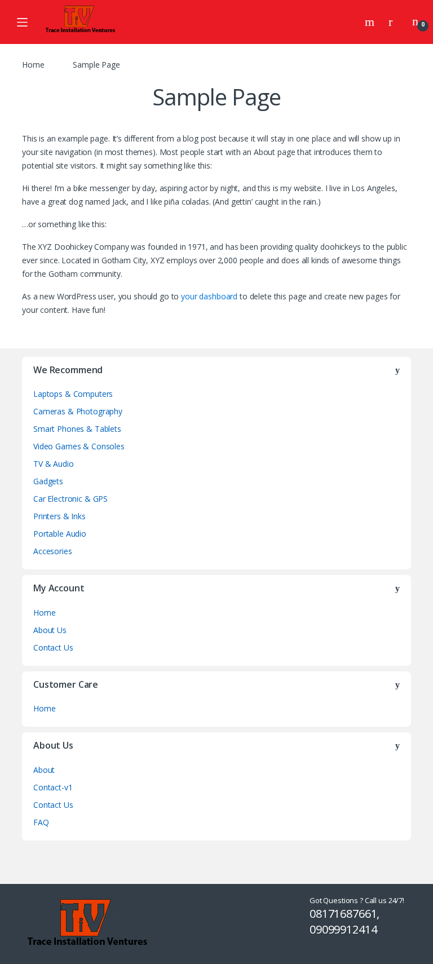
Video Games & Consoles (79, 446)
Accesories (52, 551)
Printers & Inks (59, 516)
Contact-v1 (53, 787)
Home (33, 64)
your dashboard (209, 296)
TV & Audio (53, 463)
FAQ (41, 822)
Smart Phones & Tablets (77, 428)
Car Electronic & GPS (70, 498)
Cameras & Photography (77, 411)
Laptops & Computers (73, 393)
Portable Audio (59, 533)
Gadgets (48, 481)
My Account (394, 22)
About (44, 769)
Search (371, 22)
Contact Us (53, 647)
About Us (50, 630)
